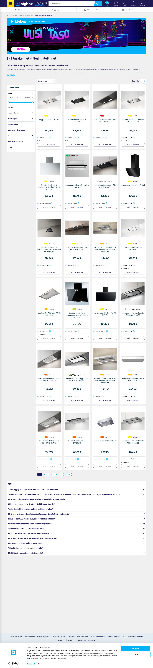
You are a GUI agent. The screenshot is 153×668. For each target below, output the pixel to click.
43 (69, 474)
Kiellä (136, 654)
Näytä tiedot (31, 664)
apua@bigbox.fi (40, 5)
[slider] (9, 102)
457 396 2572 (40, 2)
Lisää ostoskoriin (49, 144)
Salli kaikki (135, 648)
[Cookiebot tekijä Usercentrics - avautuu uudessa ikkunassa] (13, 664)
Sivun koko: (135, 81)
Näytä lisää (11, 75)
